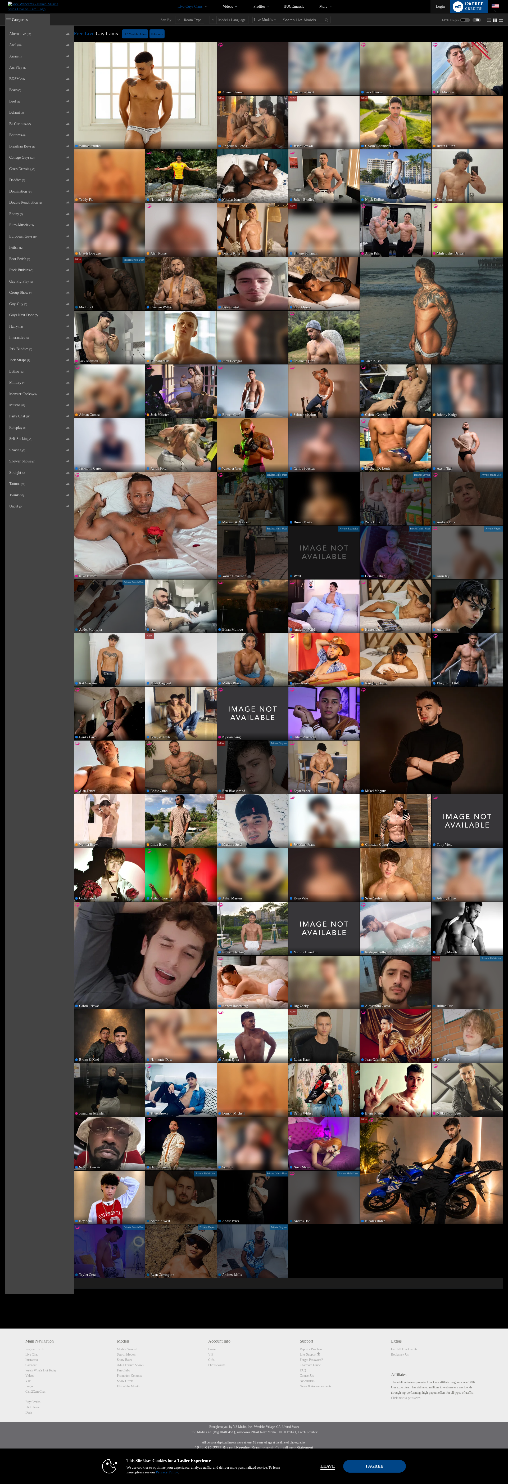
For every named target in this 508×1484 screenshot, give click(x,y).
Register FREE (34, 1349)
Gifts (211, 1360)
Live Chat (31, 1354)
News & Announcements (315, 1386)
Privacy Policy (167, 1472)
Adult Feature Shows (130, 1365)
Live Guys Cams (190, 6)
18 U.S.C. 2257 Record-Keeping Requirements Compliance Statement (254, 1447)
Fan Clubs (123, 1370)
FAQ (303, 1370)
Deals (29, 1412)
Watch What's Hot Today (40, 1370)
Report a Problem (311, 1349)
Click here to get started (405, 1398)
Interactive (31, 1360)
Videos (228, 6)
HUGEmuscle (294, 6)
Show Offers (125, 1381)
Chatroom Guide (310, 1365)
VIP (28, 1381)
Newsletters (307, 1381)
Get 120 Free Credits (404, 1349)
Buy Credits (32, 1402)
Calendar (31, 1365)
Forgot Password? (311, 1360)
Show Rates (124, 1360)
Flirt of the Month (128, 1386)
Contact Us (307, 1376)
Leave (327, 1466)
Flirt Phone (32, 1407)
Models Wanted (127, 1349)
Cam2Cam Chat (35, 1391)
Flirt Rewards (216, 1365)
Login (440, 6)
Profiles (259, 6)
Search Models (126, 1354)
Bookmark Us (400, 1354)
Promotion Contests (129, 1376)
